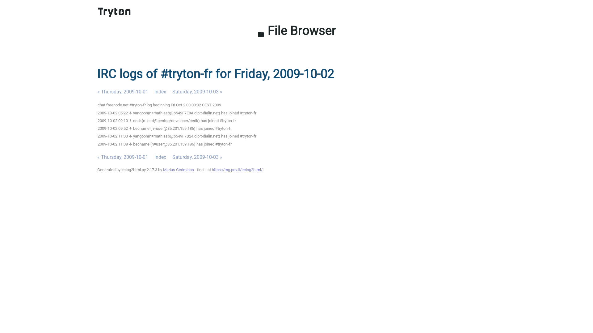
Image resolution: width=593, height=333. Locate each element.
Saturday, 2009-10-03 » (197, 92)
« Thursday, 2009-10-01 (122, 92)
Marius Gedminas (178, 169)
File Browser (296, 30)
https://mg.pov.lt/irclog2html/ (237, 169)
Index (160, 92)
